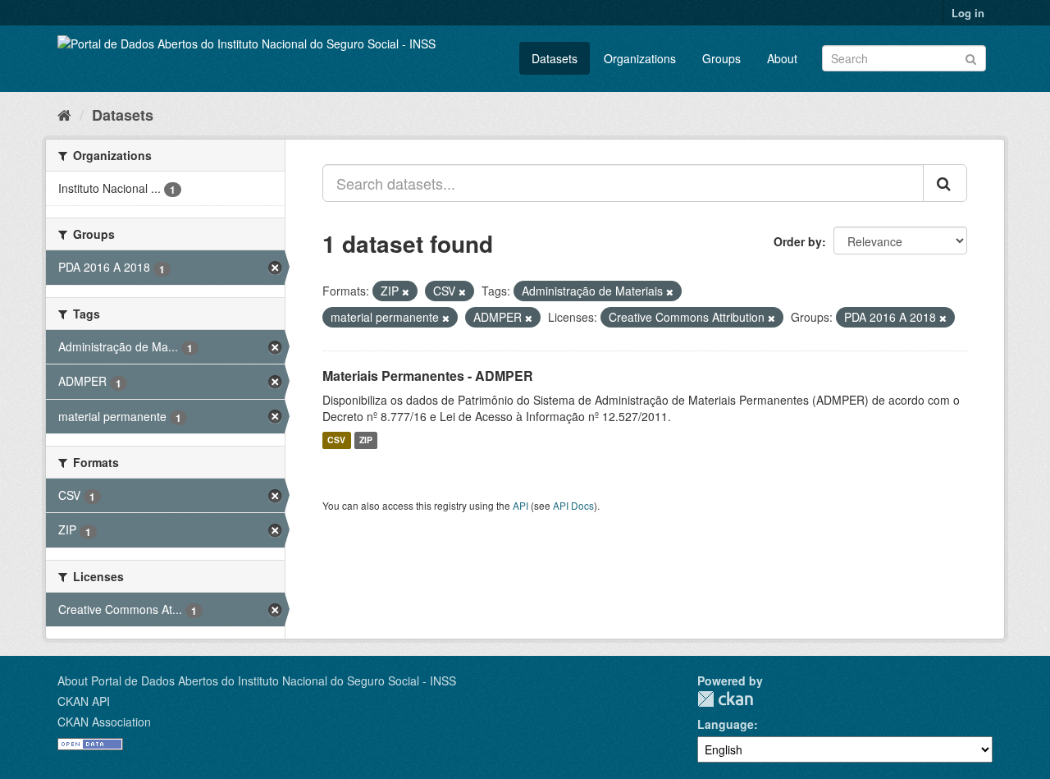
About (782, 58)
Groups (721, 58)
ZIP (365, 440)
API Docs (573, 505)
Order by (798, 241)
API (520, 505)
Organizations (640, 58)
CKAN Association (104, 721)
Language (725, 724)
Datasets (555, 58)
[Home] (64, 114)
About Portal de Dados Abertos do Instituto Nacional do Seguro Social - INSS (256, 680)
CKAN (725, 699)
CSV (336, 440)
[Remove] (405, 291)
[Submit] (971, 57)
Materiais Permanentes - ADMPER (427, 375)
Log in (968, 13)
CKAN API (83, 701)
